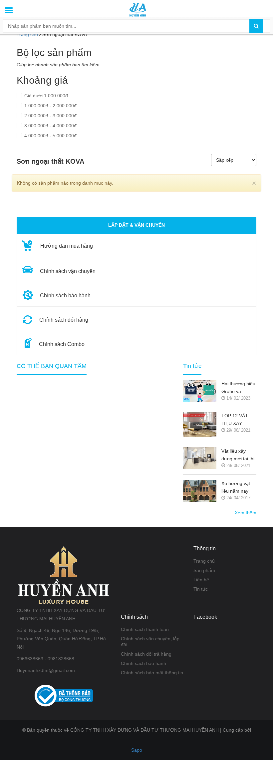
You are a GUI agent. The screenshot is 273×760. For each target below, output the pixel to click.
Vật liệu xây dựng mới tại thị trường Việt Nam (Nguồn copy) (238, 455)
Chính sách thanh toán (145, 629)
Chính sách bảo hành (143, 663)
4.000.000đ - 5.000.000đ (50, 135)
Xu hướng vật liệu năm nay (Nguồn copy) (235, 488)
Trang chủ (204, 561)
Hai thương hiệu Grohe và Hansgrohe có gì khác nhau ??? (238, 388)
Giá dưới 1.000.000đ (45, 95)
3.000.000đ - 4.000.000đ (50, 125)
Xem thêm (245, 512)
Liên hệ (201, 579)
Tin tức (200, 589)
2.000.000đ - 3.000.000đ (50, 115)
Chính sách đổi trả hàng (146, 654)
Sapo (136, 750)
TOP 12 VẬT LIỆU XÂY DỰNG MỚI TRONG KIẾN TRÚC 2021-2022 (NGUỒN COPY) (236, 420)
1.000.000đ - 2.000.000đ (50, 105)
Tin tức (192, 366)
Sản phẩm (204, 570)
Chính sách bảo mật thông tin (152, 672)
